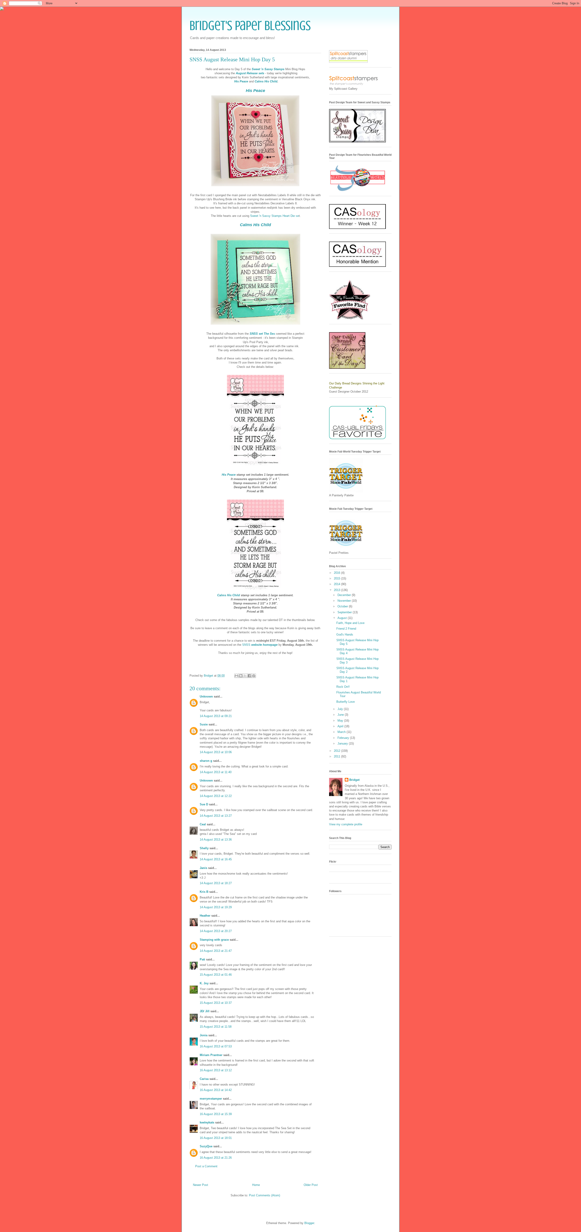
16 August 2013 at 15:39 (216, 1114)
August (342, 618)
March (342, 732)
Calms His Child (266, 81)
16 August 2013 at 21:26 (216, 1157)
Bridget (354, 780)
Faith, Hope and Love (350, 623)
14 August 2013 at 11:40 (215, 772)
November (344, 600)
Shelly (204, 848)
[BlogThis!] (241, 675)
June (341, 714)
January (343, 743)
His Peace (241, 81)
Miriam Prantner (211, 1055)
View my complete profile (345, 824)
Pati (202, 959)
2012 (337, 750)
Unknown (206, 696)
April (340, 726)
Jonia (203, 1035)
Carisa (204, 1079)
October (343, 606)
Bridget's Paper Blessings (250, 25)
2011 (337, 756)
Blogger (309, 1223)
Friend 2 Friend (346, 628)
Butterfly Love (345, 701)
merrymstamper (211, 1098)
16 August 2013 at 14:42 (216, 1090)
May (340, 720)
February (343, 738)
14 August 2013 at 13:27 (216, 815)
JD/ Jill (204, 1011)
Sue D (204, 804)
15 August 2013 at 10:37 (216, 1002)
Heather (205, 915)
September (345, 612)
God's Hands (344, 634)
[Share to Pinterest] (253, 675)
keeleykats (207, 1122)
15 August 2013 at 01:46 (216, 974)
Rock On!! (343, 686)
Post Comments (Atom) (264, 1195)
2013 (337, 590)
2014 (337, 584)
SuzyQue (206, 1146)
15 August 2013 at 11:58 (215, 1026)
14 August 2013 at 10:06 (216, 752)
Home (256, 1185)
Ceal (203, 824)
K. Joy (204, 983)
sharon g (206, 760)
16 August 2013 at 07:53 (216, 1046)
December (344, 595)
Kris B (204, 891)
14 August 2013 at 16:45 (216, 859)
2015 (337, 578)
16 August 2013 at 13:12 (216, 1070)
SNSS (260, 644)
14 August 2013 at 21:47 (216, 950)
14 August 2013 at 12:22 (216, 796)
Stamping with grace (214, 939)
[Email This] (236, 675)
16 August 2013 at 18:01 (216, 1138)
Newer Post (200, 1185)
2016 (337, 572)
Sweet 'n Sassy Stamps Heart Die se (274, 216)
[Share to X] (245, 675)
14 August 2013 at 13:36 (216, 839)
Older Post (311, 1185)
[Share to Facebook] (249, 675)
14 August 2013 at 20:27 (216, 931)
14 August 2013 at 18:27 (216, 883)
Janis (203, 868)
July (340, 709)
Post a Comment (206, 1166)
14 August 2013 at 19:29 (216, 907)
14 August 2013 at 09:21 (216, 716)
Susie (204, 724)
